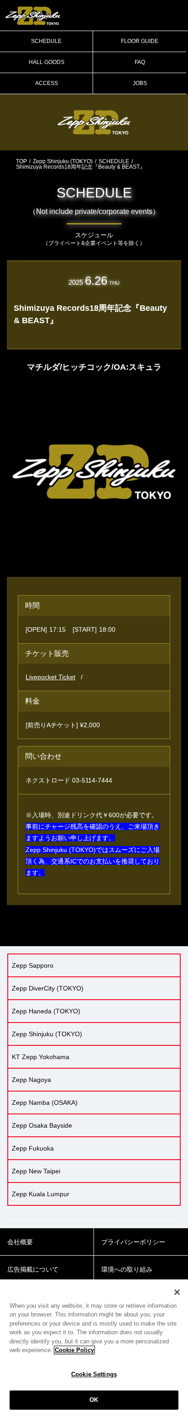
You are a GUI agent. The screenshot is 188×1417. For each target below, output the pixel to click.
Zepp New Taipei (36, 1171)
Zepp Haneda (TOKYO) (46, 1011)
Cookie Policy (74, 1350)
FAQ (140, 62)
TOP (21, 161)
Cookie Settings (94, 1374)
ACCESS (46, 83)
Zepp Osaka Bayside (42, 1125)
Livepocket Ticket (50, 677)
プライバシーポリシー (133, 1242)
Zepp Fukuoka (33, 1148)
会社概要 (20, 1242)
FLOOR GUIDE (139, 41)
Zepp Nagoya (31, 1079)
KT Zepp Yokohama (40, 1056)
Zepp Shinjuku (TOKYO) (63, 161)
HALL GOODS (46, 62)
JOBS (140, 83)
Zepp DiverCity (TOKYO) (48, 988)
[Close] (177, 1292)
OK (93, 1399)
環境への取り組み (126, 1269)
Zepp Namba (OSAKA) (45, 1102)
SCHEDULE (46, 41)
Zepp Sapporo (32, 965)
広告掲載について (32, 1269)
